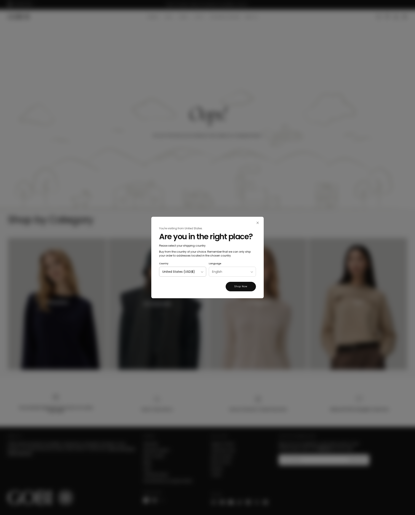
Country (163, 263)
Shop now (240, 286)
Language (215, 263)
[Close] (257, 222)
